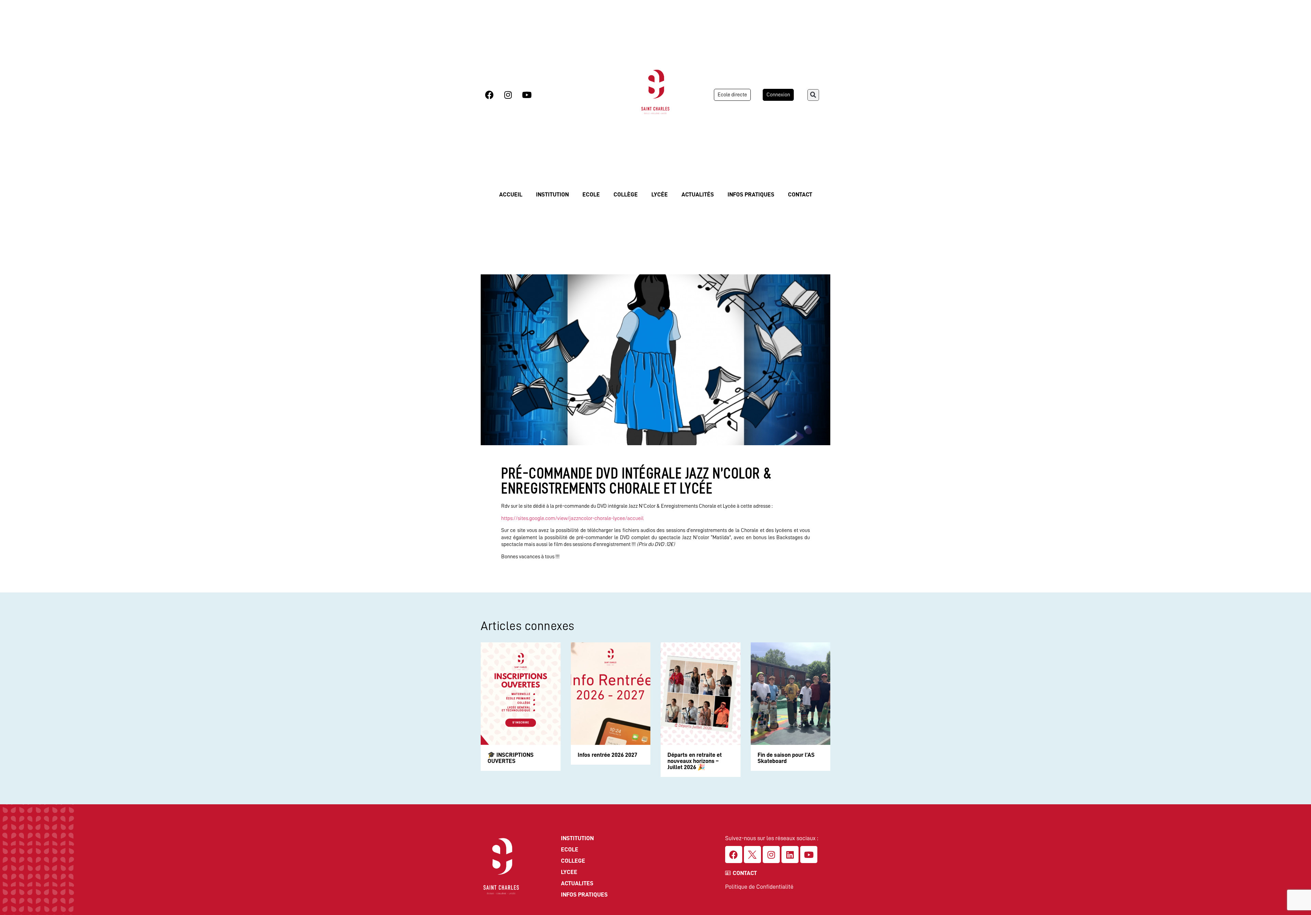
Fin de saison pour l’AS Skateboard (786, 758)
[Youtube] (526, 95)
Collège (626, 194)
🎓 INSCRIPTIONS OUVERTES (511, 758)
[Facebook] (489, 95)
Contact (800, 194)
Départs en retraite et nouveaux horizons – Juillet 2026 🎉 (694, 761)
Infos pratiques (751, 194)
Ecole (591, 194)
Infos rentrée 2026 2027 (607, 755)
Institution (552, 194)
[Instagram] (508, 95)
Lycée (659, 194)
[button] (813, 95)
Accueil (510, 194)
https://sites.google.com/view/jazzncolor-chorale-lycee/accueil (572, 518)
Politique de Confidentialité (759, 887)
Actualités (697, 194)
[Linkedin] (790, 854)
